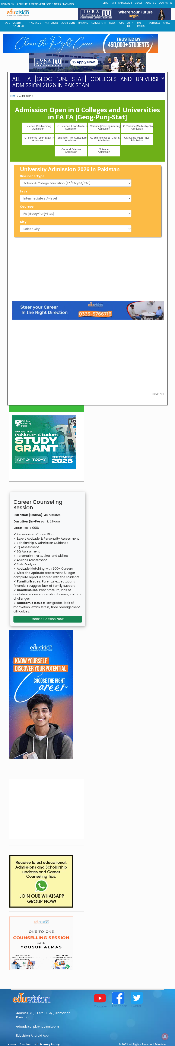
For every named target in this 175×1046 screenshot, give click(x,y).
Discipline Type (32, 176)
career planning (18, 24)
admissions (68, 22)
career (167, 22)
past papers (141, 24)
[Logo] (47, 997)
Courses (27, 206)
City (23, 222)
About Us (151, 3)
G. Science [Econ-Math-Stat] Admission (72, 127)
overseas (154, 22)
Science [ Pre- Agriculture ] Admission (72, 139)
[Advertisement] (87, 268)
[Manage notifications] (165, 1036)
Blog (105, 3)
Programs (35, 22)
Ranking (83, 22)
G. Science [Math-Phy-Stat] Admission (138, 127)
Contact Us (165, 3)
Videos (139, 3)
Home (13, 96)
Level (24, 191)
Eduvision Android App (32, 1035)
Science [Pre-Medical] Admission (38, 127)
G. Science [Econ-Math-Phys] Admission (39, 139)
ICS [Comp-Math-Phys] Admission (137, 139)
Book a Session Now (48, 619)
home (7, 22)
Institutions (51, 22)
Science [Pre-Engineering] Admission (105, 127)
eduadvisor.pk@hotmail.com (37, 1026)
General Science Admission (71, 150)
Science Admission (104, 150)
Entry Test (130, 24)
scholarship (98, 22)
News (112, 22)
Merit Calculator (121, 3)
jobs (121, 22)
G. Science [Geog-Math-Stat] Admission (105, 139)
